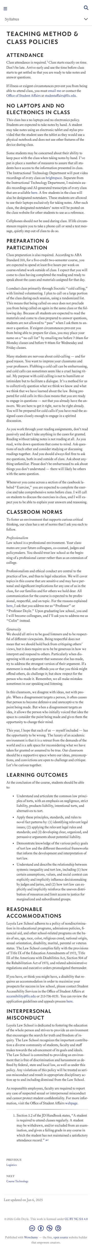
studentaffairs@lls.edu (60, 95)
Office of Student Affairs (23, 95)
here (34, 192)
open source (60, 1237)
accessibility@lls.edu (21, 996)
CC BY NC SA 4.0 (76, 1219)
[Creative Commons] (46, 1228)
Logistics (11, 1165)
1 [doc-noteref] (47, 61)
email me (54, 91)
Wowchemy (31, 1237)
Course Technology (17, 1181)
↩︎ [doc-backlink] (47, 1140)
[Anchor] (46, 54)
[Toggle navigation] (5, 9)
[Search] (86, 8)
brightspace (54, 178)
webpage (71, 1103)
